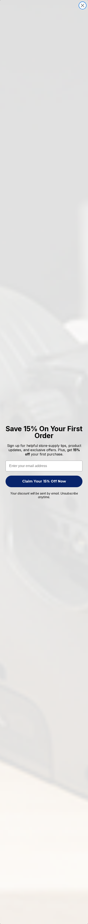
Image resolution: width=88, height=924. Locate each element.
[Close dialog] (82, 5)
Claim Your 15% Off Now (44, 481)
